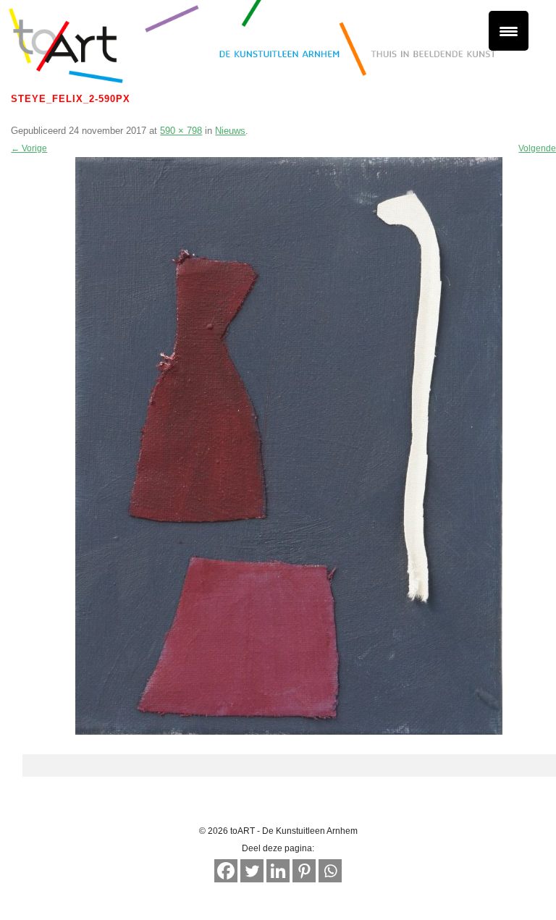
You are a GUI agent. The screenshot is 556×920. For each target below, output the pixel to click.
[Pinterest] (304, 870)
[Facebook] (225, 870)
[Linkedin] (278, 870)
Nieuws (230, 130)
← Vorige (29, 148)
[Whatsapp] (330, 870)
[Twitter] (252, 870)
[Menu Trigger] (508, 31)
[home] (278, 46)
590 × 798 (181, 130)
